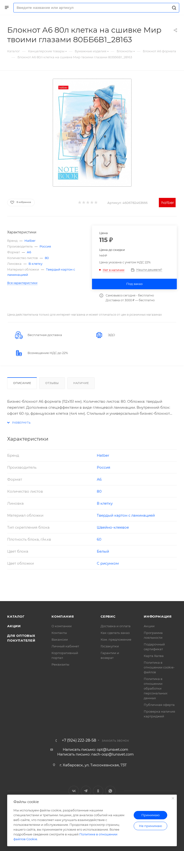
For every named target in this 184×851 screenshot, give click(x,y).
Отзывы (52, 383)
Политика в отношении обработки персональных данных (155, 688)
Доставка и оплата (116, 626)
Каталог (16, 616)
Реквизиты (60, 664)
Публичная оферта (159, 705)
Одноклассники (98, 791)
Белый (103, 551)
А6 (29, 252)
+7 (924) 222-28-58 (79, 740)
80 (47, 258)
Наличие (81, 383)
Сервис (108, 616)
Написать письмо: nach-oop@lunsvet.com (95, 754)
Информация (158, 616)
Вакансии (60, 639)
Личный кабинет (65, 646)
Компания (63, 616)
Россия (45, 246)
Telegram (86, 791)
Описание (22, 383)
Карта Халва (154, 656)
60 (99, 539)
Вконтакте (74, 791)
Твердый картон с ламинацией (126, 515)
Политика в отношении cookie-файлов (159, 667)
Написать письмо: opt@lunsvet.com (95, 749)
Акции (14, 626)
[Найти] (173, 7)
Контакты (59, 633)
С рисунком (108, 563)
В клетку (35, 264)
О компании (62, 626)
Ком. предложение (116, 639)
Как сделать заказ (115, 633)
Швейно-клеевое (113, 527)
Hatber (29, 240)
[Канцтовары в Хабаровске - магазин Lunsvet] (92, 133)
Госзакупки (110, 646)
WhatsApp (110, 791)
